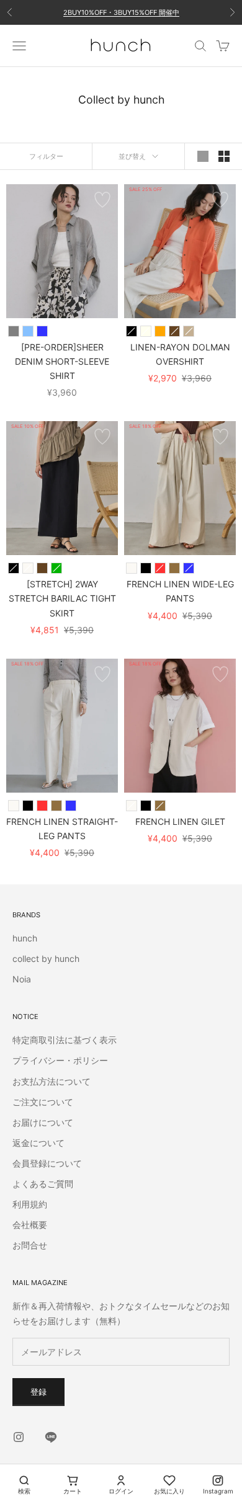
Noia (21, 979)
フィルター (46, 156)
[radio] (13, 331)
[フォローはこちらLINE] (51, 1437)
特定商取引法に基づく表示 (64, 1040)
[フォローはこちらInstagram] (18, 1437)
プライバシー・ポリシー (60, 1060)
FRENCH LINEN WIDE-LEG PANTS (180, 591)
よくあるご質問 (42, 1183)
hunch (24, 938)
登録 (38, 1392)
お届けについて (42, 1122)
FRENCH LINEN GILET (180, 821)
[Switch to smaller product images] (224, 156)
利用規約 (29, 1204)
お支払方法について (51, 1081)
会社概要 (29, 1224)
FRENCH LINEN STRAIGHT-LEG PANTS (62, 828)
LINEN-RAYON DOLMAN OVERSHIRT (180, 354)
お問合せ (29, 1245)
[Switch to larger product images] (202, 156)
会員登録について (47, 1163)
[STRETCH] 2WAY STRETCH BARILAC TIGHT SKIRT (62, 598)
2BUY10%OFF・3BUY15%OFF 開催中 (121, 12)
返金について (38, 1142)
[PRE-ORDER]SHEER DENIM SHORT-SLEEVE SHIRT (62, 361)
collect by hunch (45, 958)
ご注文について (42, 1102)
